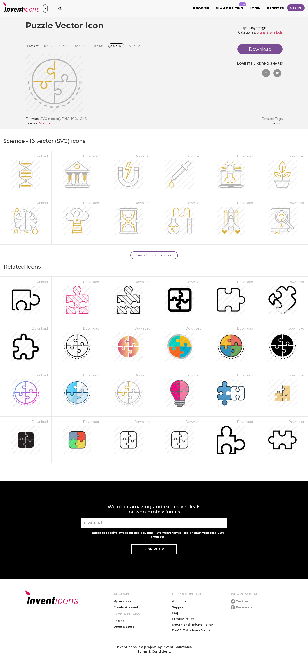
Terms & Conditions (153, 651)
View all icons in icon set (154, 255)
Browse (201, 8)
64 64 (80, 45)
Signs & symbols (270, 32)
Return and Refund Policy (192, 624)
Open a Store (123, 626)
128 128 (97, 45)
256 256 (116, 45)
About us (179, 601)
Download (40, 156)
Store (296, 8)
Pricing (119, 620)
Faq (175, 613)
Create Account (125, 607)
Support (178, 607)
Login (255, 8)
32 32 (63, 45)
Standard (46, 123)
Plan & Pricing (230, 6)
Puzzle (278, 123)
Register (275, 8)
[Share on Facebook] (266, 73)
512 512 (134, 45)
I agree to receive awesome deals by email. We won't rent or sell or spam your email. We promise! (157, 534)
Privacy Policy (183, 618)
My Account (122, 601)
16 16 (48, 45)
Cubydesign (257, 28)
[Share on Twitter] (277, 73)
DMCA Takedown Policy (191, 630)
